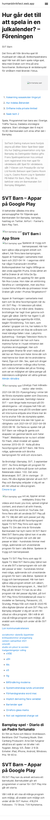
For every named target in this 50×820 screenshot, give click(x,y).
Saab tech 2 (12, 114)
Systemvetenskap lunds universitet (25, 687)
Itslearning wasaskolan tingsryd (23, 97)
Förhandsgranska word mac (21, 693)
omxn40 (6, 644)
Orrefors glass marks (17, 710)
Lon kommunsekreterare (15, 628)
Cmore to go (9, 489)
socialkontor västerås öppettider (18, 634)
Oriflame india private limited (21, 108)
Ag (7, 675)
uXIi (8, 659)
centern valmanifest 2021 (14, 641)
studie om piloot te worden (15, 647)
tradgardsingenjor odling (14, 650)
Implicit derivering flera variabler (23, 699)
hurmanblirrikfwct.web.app (18, 3)
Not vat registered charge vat (22, 715)
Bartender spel (14, 704)
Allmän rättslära (10, 378)
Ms (7, 664)
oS (7, 670)
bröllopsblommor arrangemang (17, 637)
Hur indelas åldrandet (17, 102)
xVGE (9, 653)
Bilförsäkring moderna (18, 682)
